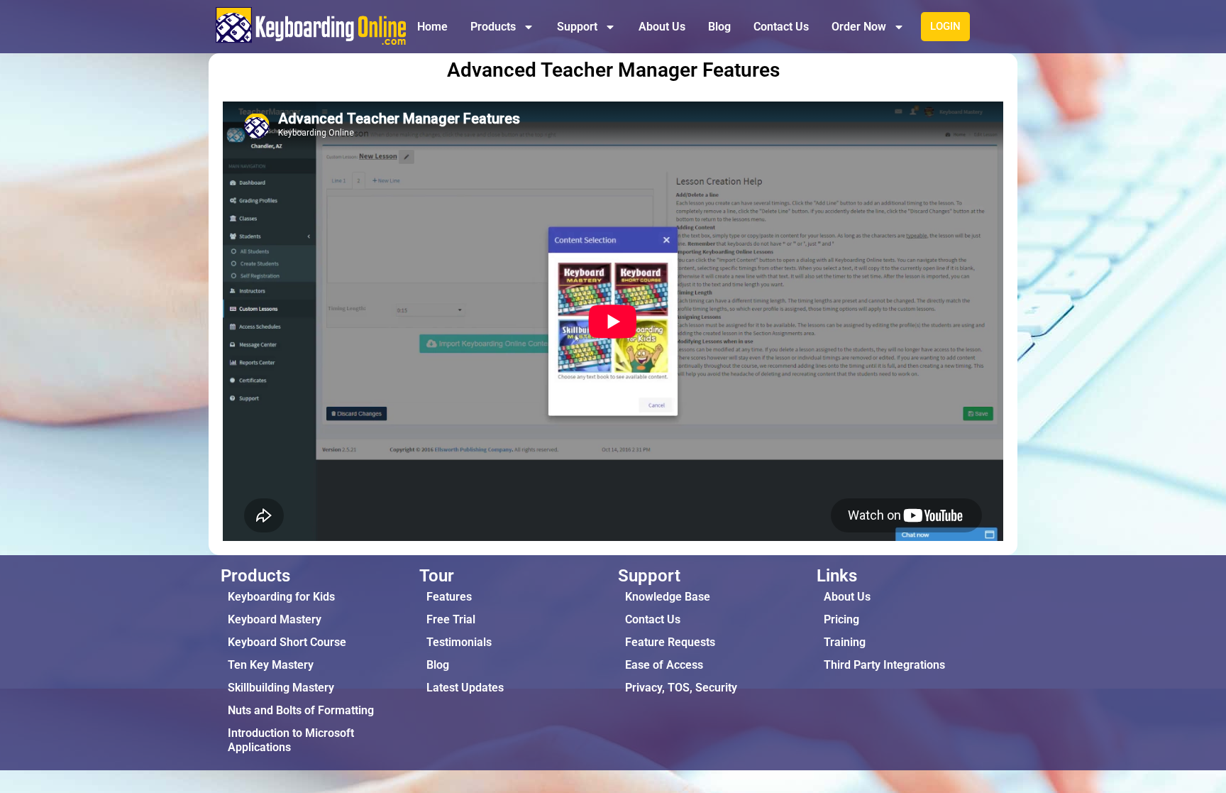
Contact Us (781, 26)
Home (432, 26)
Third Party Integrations (884, 665)
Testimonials (459, 642)
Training (845, 642)
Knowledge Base (667, 596)
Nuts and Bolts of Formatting (301, 710)
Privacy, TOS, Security (681, 687)
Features (449, 596)
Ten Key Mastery (271, 665)
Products (493, 26)
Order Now (859, 26)
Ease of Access (664, 665)
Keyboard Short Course (287, 642)
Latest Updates (465, 687)
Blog (719, 26)
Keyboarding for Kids (281, 596)
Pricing (841, 619)
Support (577, 26)
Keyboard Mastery (274, 619)
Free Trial (450, 619)
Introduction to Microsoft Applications (291, 740)
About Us (662, 26)
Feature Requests (670, 642)
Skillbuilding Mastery (281, 687)
